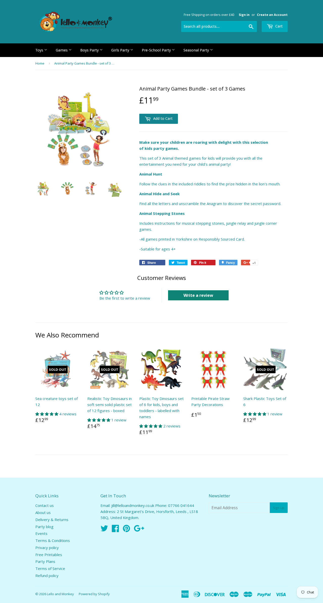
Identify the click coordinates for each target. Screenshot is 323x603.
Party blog (44, 526)
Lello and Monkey (60, 594)
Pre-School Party (157, 50)
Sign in (244, 14)
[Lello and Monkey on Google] (139, 529)
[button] (47, 413)
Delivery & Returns (51, 519)
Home (39, 63)
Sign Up (278, 508)
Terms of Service (50, 568)
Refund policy (47, 575)
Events (41, 533)
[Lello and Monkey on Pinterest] (126, 529)
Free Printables (48, 554)
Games (62, 50)
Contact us (44, 505)
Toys (39, 50)
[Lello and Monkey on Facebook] (115, 529)
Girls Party (120, 50)
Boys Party (90, 50)
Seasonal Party (196, 50)
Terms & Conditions (52, 540)
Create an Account (272, 14)
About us (43, 512)
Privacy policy (47, 547)
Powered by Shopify (94, 594)
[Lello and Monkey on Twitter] (104, 529)
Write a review (198, 295)
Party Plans (45, 561)
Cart (278, 26)
